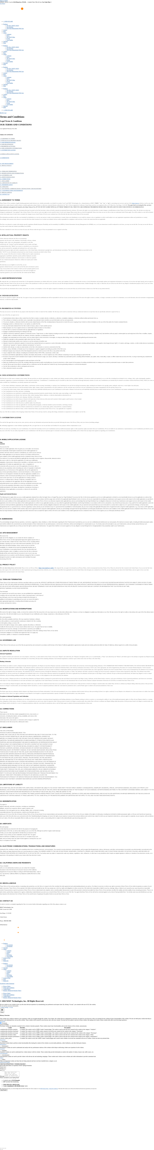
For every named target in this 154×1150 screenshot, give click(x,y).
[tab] (7, 1064)
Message (2, 1076)
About (4, 33)
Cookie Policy (6, 989)
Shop (4, 43)
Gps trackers (9, 945)
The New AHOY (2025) (12, 25)
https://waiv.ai (135, 203)
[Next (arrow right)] (2, 1149)
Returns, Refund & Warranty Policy (12, 990)
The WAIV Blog (10, 37)
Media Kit (5, 960)
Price (4, 31)
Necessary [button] (2, 1021)
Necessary (4, 1023)
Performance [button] (3, 1044)
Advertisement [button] (3, 1053)
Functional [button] (2, 1040)
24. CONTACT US (4, 194)
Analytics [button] (2, 1049)
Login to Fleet (6, 958)
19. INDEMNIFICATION (6, 184)
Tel (1, 1070)
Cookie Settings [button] (4, 1007)
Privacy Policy (7, 986)
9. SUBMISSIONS (4, 157)
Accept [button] (11, 1007)
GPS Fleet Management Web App (15, 28)
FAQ (4, 959)
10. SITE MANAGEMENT (6, 163)
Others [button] (1, 1058)
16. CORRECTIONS (5, 179)
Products (5, 24)
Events (8, 38)
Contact (5, 30)
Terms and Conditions (8, 987)
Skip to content (4, 0)
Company (8, 34)
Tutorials (5, 41)
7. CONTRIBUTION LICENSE (8, 150)
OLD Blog (9, 955)
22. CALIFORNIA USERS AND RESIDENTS (11, 190)
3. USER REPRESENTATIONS (7, 142)
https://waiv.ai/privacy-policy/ (46, 568)
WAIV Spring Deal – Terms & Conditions (49, 1088)
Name (1, 1067)
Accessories (9, 946)
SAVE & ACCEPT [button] (5, 1062)
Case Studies (9, 40)
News (7, 35)
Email (1, 1068)
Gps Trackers (9, 27)
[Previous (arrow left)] (0, 1149)
